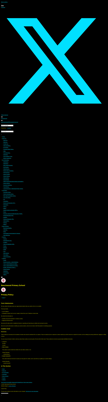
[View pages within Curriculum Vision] (10, 192)
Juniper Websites (12, 385)
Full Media (18, 382)
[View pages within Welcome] (7, 142)
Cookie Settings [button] (29, 382)
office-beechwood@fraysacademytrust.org (9, 122)
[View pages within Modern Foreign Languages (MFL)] (17, 210)
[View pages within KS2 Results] (8, 167)
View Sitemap (4, 382)
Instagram (6, 114)
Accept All (2, 393)
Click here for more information (32, 391)
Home (3, 297)
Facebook (3, 7)
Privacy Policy (23, 382)
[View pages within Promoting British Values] (13, 149)
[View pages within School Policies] (9, 176)
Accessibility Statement (11, 382)
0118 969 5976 (4, 118)
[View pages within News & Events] (8, 226)
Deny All (7, 393)
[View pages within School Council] (9, 269)
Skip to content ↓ (4, 2)
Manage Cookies (4, 393)
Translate (9, 128)
